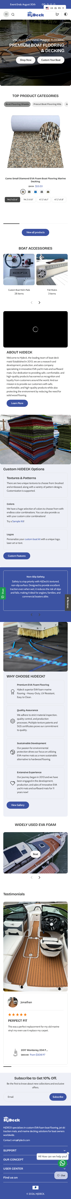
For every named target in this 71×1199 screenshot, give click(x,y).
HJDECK (40, 1193)
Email (11, 1096)
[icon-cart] (57, 14)
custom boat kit (32, 539)
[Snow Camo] (41, 191)
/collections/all (7, 21)
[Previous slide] (32, 303)
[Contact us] (62, 1163)
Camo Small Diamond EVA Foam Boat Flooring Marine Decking (35, 180)
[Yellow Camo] (48, 191)
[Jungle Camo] (29, 191)
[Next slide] (39, 303)
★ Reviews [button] (68, 602)
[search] (13, 14)
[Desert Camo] (23, 191)
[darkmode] (65, 14)
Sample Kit (18, 521)
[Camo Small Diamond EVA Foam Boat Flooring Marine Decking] (35, 141)
